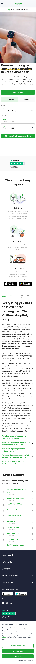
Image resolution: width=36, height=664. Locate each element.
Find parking (18, 92)
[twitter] (11, 603)
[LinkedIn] (15, 603)
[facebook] (3, 603)
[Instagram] (7, 603)
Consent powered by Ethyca (25, 660)
